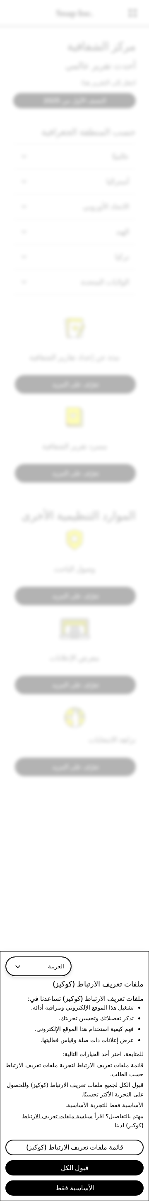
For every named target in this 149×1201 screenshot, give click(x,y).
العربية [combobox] (56, 966)
